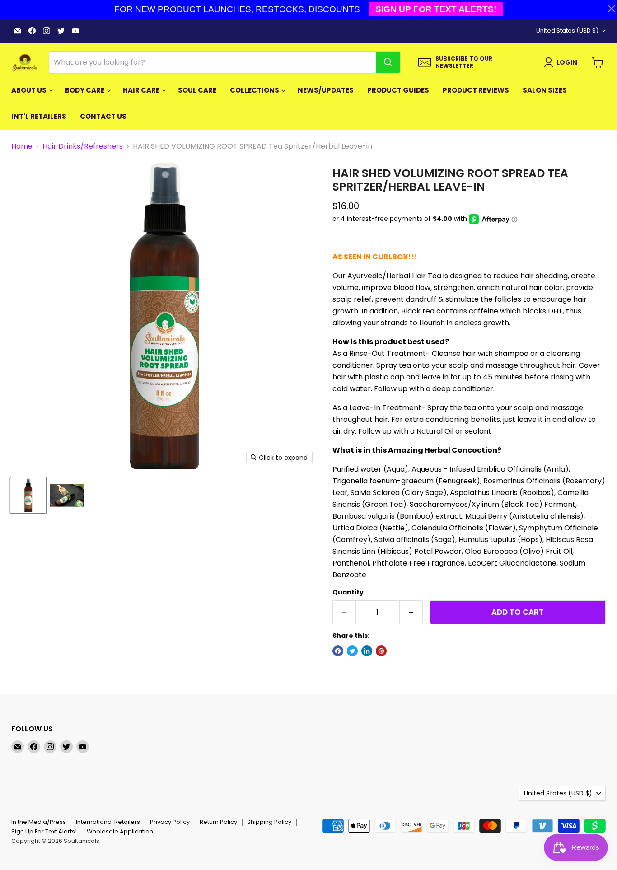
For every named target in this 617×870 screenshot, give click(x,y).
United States (567, 30)
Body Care (85, 90)
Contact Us (103, 116)
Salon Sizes (545, 90)
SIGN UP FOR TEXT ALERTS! (435, 9)
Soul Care (197, 90)
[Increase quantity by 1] (411, 612)
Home (22, 146)
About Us (29, 90)
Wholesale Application (120, 831)
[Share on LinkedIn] (366, 650)
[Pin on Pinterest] (381, 650)
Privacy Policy (170, 822)
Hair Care (142, 90)
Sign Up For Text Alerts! (44, 831)
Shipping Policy (269, 822)
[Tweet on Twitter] (352, 650)
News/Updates (326, 90)
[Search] (388, 62)
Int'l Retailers (38, 116)
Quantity (348, 592)
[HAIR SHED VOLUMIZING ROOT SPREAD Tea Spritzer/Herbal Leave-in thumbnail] (28, 495)
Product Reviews (476, 90)
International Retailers (108, 822)
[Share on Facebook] (337, 650)
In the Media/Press (38, 822)
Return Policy (218, 822)
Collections (255, 90)
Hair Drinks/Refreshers (82, 146)
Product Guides (398, 90)
